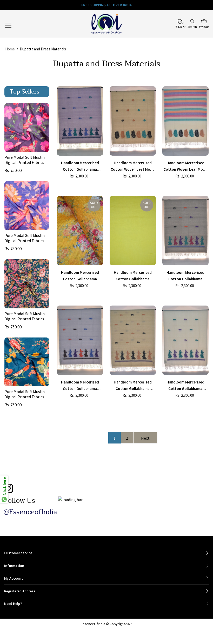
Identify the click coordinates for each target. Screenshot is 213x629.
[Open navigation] (26, 25)
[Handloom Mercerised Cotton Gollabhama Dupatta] (80, 121)
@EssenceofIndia (30, 512)
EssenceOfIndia (93, 623)
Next (145, 438)
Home (10, 49)
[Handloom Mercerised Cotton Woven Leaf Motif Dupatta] (133, 121)
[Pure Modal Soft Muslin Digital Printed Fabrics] (26, 127)
